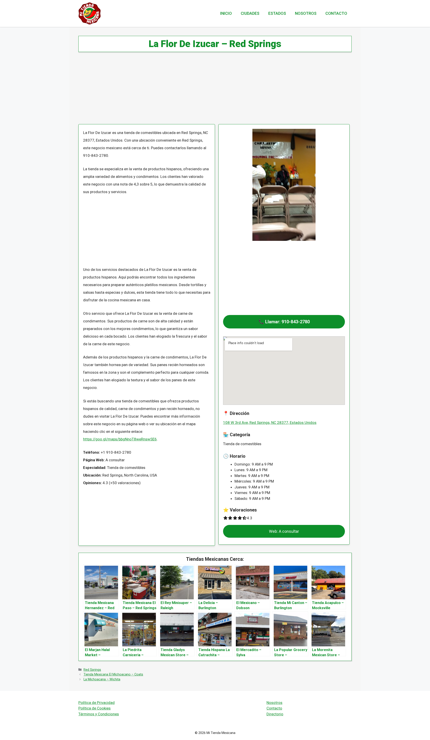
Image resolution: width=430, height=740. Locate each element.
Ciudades (250, 13)
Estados (277, 13)
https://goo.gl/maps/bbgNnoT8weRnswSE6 (120, 439)
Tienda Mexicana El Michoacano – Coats (113, 674)
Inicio (226, 13)
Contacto (336, 13)
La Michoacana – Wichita (102, 679)
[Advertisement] (212, 91)
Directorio (275, 714)
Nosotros (305, 13)
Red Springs (92, 670)
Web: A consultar (284, 531)
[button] (284, 321)
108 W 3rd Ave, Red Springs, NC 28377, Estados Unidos (269, 422)
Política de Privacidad (96, 702)
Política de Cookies (94, 708)
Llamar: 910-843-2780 (287, 321)
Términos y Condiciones (98, 714)
